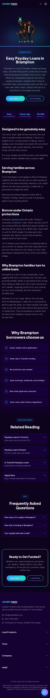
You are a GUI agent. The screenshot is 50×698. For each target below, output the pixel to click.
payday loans (18, 219)
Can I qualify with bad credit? (17, 533)
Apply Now (14, 98)
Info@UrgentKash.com (14, 615)
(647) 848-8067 (11, 619)
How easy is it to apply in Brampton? (20, 517)
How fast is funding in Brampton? (18, 525)
